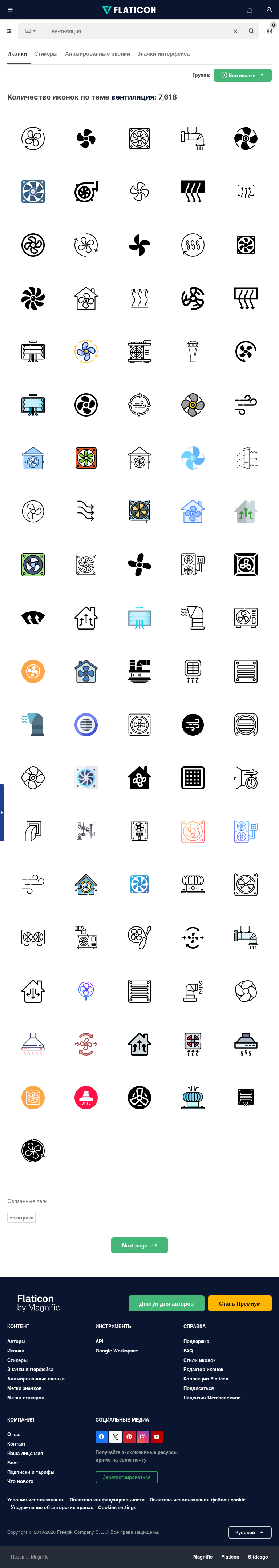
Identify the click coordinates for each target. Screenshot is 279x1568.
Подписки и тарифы (30, 1471)
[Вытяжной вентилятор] (246, 245)
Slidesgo (258, 1556)
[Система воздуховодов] (33, 831)
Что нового (20, 1480)
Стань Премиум (240, 1303)
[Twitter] (115, 1437)
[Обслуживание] (139, 937)
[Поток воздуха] (86, 511)
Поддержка (196, 1341)
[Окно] (246, 777)
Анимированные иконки (97, 53)
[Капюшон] (86, 1097)
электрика (21, 1217)
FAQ (188, 1350)
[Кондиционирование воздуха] (86, 671)
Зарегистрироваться (127, 1476)
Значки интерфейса (163, 53)
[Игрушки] (139, 245)
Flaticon (230, 1556)
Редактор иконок (203, 1369)
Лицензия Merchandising (212, 1397)
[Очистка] (86, 831)
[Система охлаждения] (192, 564)
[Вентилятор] (33, 138)
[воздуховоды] (139, 671)
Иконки (17, 53)
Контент (18, 1326)
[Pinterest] (129, 1437)
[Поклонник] (86, 138)
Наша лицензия (25, 1453)
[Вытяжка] (246, 1044)
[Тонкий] (192, 351)
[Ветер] (246, 404)
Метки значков (24, 1387)
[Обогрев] (139, 298)
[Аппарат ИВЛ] (33, 191)
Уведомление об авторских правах (52, 1507)
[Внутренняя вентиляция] (246, 458)
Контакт (16, 1443)
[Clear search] (235, 31)
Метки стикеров (25, 1397)
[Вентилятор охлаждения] (246, 991)
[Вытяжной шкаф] (33, 1044)
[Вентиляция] (192, 138)
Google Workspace (117, 1350)
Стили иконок (199, 1359)
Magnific (203, 1556)
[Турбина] (86, 191)
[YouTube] (157, 1437)
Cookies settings (117, 1507)
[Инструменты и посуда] (192, 191)
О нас (13, 1434)
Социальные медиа (122, 1419)
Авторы (16, 1341)
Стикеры (46, 53)
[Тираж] (33, 991)
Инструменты (114, 1326)
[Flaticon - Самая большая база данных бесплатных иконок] (129, 10)
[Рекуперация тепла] (192, 991)
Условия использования (36, 1499)
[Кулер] (139, 138)
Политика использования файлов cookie (198, 1499)
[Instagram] (143, 1437)
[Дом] (86, 298)
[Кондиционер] (139, 351)
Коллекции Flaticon (206, 1378)
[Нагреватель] (246, 191)
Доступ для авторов (167, 1303)
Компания (20, 1419)
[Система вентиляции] (86, 351)
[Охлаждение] (33, 1097)
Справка (194, 1326)
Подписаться (198, 1387)
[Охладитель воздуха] (86, 458)
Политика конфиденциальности (107, 1499)
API (100, 1341)
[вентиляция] (192, 617)
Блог (12, 1462)
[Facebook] (102, 1437)
